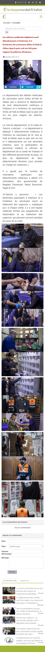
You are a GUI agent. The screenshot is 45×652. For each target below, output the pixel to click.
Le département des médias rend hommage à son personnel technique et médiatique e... (29, 600)
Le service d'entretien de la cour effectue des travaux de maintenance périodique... (29, 591)
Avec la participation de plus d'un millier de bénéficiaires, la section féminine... (28, 611)
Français (19, 2)
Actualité (16, 23)
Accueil (6, 23)
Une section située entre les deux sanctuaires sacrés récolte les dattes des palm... (29, 631)
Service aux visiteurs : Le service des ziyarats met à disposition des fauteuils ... (27, 620)
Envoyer (12, 572)
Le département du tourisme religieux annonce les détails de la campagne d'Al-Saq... (29, 640)
